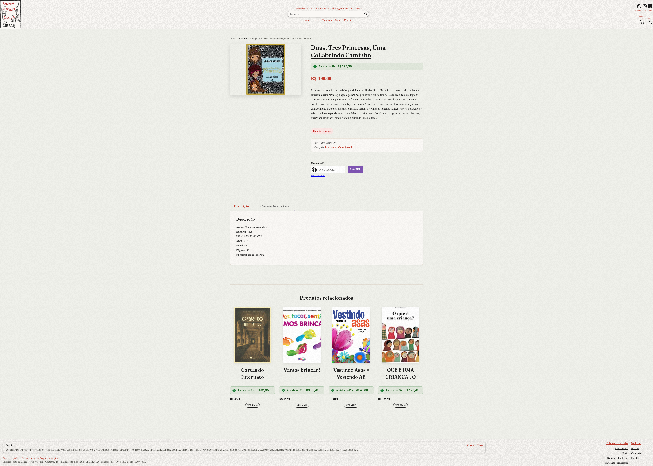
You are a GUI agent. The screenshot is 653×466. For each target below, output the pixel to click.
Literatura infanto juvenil (250, 38)
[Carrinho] (642, 22)
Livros (315, 20)
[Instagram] (645, 6)
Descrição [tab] (241, 206)
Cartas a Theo (475, 445)
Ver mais (252, 405)
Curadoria (327, 20)
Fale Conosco (621, 448)
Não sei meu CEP (318, 175)
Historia (635, 448)
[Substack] (650, 6)
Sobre (338, 20)
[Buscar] (365, 14)
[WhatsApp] (639, 6)
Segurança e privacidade (616, 462)
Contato (348, 20)
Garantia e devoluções (617, 458)
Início (307, 20)
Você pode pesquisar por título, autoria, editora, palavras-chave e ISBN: (328, 8)
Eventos (635, 458)
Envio (625, 453)
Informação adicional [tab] (274, 206)
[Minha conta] (650, 22)
